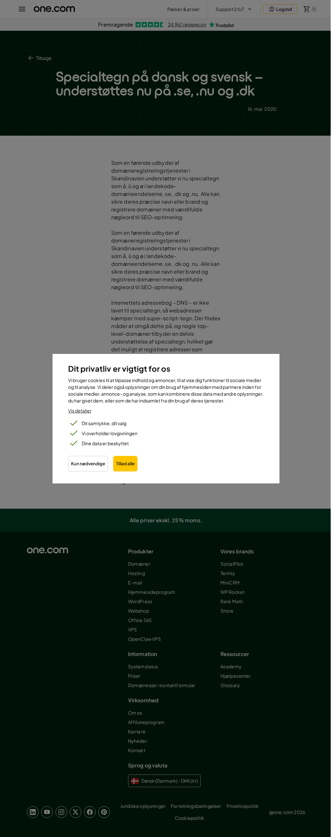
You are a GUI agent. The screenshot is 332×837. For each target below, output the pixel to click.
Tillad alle (125, 463)
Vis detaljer (79, 410)
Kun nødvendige (88, 463)
